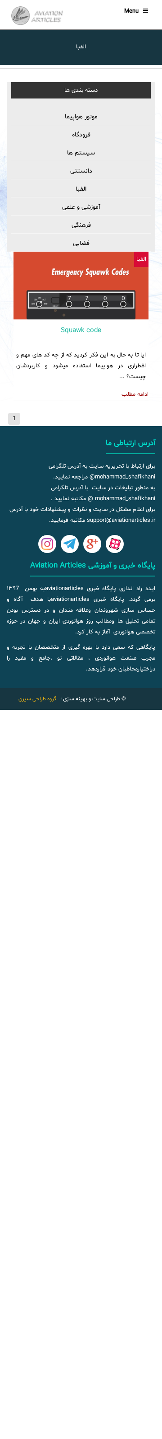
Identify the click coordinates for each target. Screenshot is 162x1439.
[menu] (81, 180)
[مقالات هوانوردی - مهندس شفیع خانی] (40, 15)
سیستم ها (81, 153)
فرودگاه (81, 135)
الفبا (81, 189)
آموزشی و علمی (81, 207)
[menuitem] (81, 117)
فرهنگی (81, 225)
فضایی (81, 243)
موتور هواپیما (81, 116)
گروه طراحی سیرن (37, 699)
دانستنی (81, 171)
